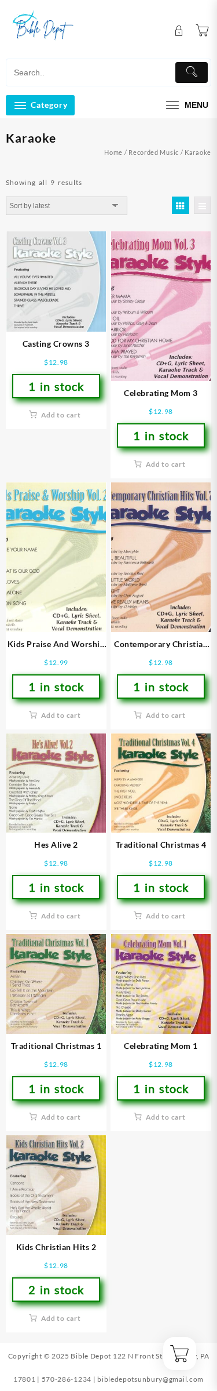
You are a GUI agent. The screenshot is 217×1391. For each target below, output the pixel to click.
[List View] (202, 205)
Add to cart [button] (61, 415)
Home (113, 152)
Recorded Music (153, 152)
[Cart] (202, 31)
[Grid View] (180, 205)
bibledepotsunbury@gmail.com (150, 1379)
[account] (179, 31)
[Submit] (191, 72)
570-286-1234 (66, 1379)
